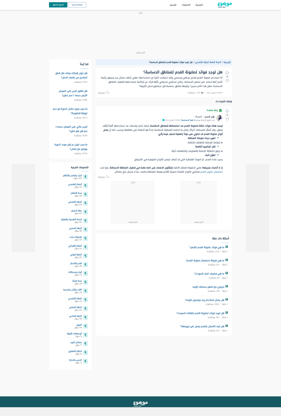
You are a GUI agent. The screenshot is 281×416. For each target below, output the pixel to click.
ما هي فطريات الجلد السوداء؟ (209, 273)
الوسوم (173, 5)
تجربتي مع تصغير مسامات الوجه (208, 287)
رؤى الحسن (209, 117)
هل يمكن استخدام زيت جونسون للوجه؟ (205, 300)
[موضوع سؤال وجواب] (225, 5)
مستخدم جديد (77, 4)
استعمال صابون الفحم (211, 172)
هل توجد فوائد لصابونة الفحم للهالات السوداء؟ (201, 313)
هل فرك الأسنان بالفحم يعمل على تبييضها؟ (202, 326)
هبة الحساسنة (187, 120)
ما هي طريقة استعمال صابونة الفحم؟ (205, 260)
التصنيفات (186, 5)
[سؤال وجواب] (140, 404)
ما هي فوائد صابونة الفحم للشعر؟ (207, 247)
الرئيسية (199, 5)
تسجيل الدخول (58, 4)
